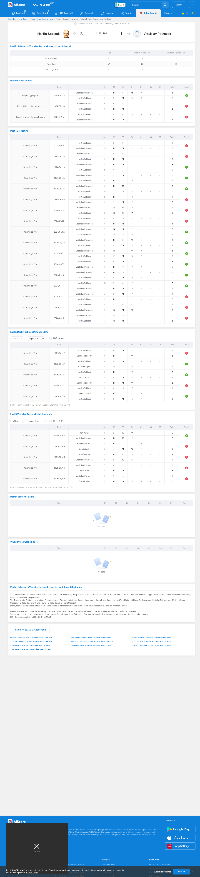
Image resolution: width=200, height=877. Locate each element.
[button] (168, 13)
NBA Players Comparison (159, 864)
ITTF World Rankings (90, 835)
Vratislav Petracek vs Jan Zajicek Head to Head (30, 645)
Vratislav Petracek (157, 34)
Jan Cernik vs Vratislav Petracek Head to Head (151, 641)
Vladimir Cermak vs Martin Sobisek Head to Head (92, 641)
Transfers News (108, 864)
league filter (34, 339)
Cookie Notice (32, 873)
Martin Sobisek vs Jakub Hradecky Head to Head (31, 637)
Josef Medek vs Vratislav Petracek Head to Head (91, 645)
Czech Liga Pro (85, 24)
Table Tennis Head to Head (41, 19)
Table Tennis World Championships (73, 832)
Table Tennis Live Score (17, 19)
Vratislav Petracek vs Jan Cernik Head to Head (151, 645)
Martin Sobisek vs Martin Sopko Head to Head (151, 637)
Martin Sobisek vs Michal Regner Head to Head (91, 637)
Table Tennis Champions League (103, 832)
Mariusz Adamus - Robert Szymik (69, 864)
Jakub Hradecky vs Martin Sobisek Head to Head (31, 641)
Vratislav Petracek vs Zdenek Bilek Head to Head (30, 649)
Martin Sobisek (48, 34)
